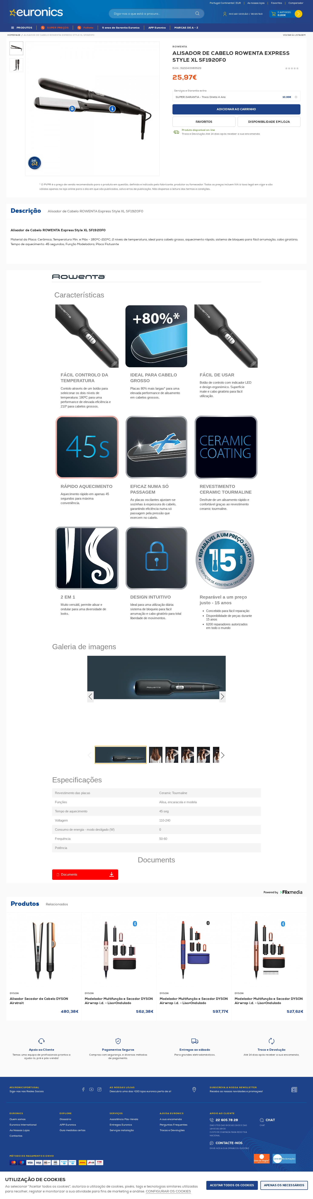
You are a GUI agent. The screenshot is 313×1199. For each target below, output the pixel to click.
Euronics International (23, 1124)
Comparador (296, 3)
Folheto (88, 27)
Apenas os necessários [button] (284, 1185)
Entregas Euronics (121, 1124)
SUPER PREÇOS (58, 27)
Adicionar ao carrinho (236, 109)
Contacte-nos (229, 1143)
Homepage (13, 35)
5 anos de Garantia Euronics (121, 27)
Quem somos (18, 1119)
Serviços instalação (122, 1130)
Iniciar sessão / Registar (246, 14)
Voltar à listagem (294, 35)
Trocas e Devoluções (172, 1130)
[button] (224, 756)
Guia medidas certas (72, 1130)
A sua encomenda (171, 1119)
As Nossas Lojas (20, 1130)
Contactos (16, 1136)
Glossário (65, 1119)
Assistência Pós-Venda (124, 1119)
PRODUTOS (24, 27)
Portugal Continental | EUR (225, 3)
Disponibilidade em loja (269, 122)
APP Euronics (157, 27)
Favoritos (276, 3)
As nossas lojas (255, 3)
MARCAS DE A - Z (186, 27)
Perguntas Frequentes (173, 1124)
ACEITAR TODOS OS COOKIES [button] (232, 1185)
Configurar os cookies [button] (168, 1191)
